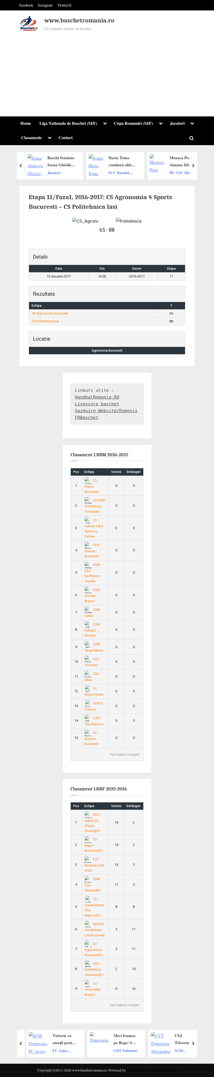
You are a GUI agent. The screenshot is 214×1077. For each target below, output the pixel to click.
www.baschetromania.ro (79, 20)
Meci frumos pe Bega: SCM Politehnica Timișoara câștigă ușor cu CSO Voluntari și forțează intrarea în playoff (123, 1039)
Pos (76, 472)
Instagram (45, 5)
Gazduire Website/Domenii (106, 410)
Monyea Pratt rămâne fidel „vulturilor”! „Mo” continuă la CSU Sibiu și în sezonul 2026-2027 (182, 161)
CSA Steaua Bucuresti (92, 550)
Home (25, 123)
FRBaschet (86, 417)
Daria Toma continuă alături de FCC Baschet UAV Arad (121, 161)
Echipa (89, 472)
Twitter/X (64, 5)
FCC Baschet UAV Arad (117, 173)
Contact (65, 137)
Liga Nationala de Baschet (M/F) (68, 123)
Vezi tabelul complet (124, 754)
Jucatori (177, 123)
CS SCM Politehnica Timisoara (95, 505)
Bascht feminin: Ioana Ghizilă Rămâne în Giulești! (59, 161)
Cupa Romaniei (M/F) (133, 123)
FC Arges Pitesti (57, 1051)
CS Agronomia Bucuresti (50, 313)
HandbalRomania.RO (97, 397)
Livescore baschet (97, 403)
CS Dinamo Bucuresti (92, 738)
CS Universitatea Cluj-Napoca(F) (94, 907)
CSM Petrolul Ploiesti (92, 629)
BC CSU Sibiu (179, 172)
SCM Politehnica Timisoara (180, 1051)
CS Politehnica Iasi (45, 321)
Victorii (116, 472)
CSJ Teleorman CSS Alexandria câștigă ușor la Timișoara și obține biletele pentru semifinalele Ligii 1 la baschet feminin (184, 1039)
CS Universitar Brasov (92, 989)
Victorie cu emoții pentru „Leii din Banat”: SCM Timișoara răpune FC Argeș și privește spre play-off (62, 1039)
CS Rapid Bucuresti (92, 486)
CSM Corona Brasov (92, 595)
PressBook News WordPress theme (152, 1070)
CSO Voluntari (123, 1050)
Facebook (26, 5)
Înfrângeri (134, 472)
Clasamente (31, 137)
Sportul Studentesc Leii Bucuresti (95, 929)
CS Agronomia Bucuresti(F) (94, 949)
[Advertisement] (107, 71)
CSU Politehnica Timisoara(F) (94, 969)
